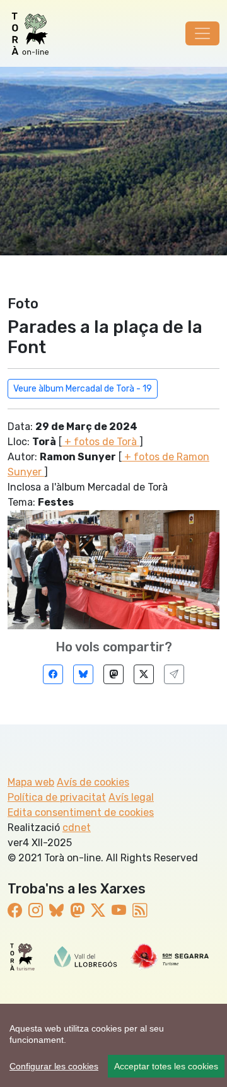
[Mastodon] (113, 674)
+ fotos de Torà (100, 442)
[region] (113, 1045)
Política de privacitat (57, 797)
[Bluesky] (83, 674)
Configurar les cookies (53, 1066)
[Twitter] (144, 674)
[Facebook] (53, 674)
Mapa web (31, 782)
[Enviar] (174, 674)
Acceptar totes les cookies (166, 1066)
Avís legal (131, 797)
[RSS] (139, 910)
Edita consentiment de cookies (81, 812)
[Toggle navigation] (202, 33)
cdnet (76, 828)
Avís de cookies (93, 782)
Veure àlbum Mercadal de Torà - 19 (82, 388)
